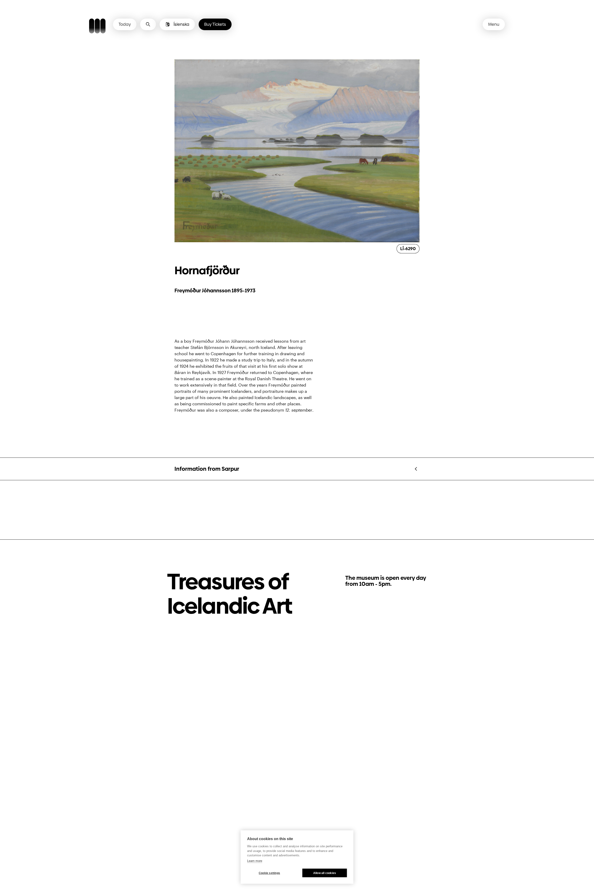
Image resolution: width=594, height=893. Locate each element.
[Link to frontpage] (97, 27)
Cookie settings (269, 873)
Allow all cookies (324, 873)
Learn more (254, 861)
